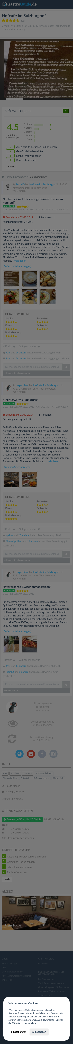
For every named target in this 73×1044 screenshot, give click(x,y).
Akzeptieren (39, 1032)
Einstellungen (18, 1032)
